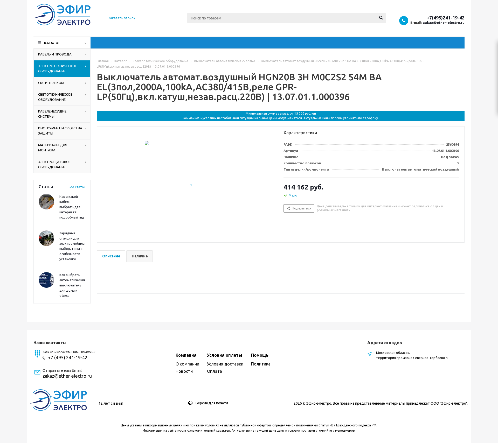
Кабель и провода (55, 54)
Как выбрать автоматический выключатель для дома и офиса (72, 285)
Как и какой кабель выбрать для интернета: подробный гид (71, 207)
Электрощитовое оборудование (54, 164)
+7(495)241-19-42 (446, 17)
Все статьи (77, 187)
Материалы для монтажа (52, 147)
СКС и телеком (51, 83)
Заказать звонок (121, 18)
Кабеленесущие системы (52, 113)
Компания (186, 355)
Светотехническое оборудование (55, 97)
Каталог (52, 43)
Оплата (214, 371)
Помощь (259, 355)
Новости (184, 371)
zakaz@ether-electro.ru (444, 22)
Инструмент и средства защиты (60, 130)
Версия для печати (212, 403)
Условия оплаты (224, 355)
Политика (261, 364)
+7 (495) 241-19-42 (67, 357)
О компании (187, 364)
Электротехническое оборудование (57, 68)
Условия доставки (225, 364)
